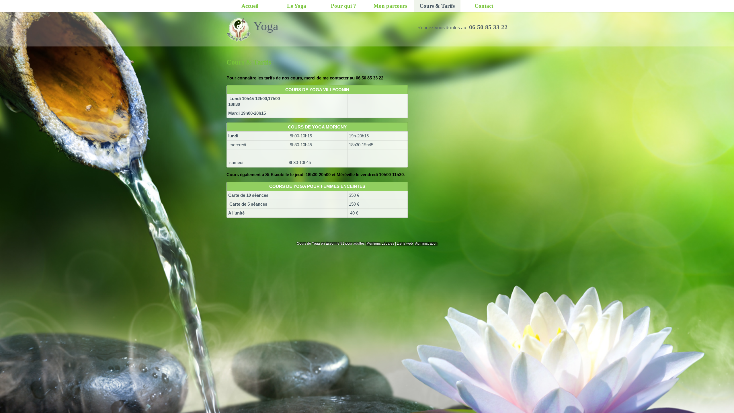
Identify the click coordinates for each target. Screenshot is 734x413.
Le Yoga (296, 6)
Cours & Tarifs (437, 6)
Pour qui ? (343, 6)
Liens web (405, 243)
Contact (484, 6)
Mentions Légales (380, 243)
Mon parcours (390, 6)
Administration (426, 243)
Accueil (249, 6)
